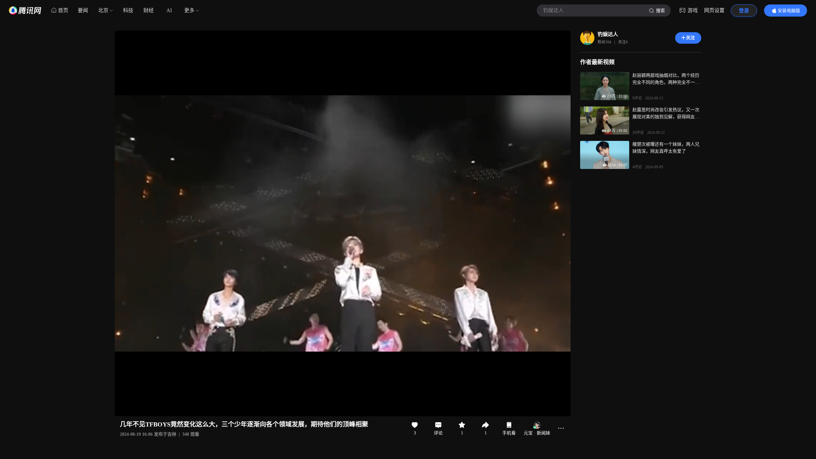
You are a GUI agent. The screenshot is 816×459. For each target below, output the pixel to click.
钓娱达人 (608, 34)
